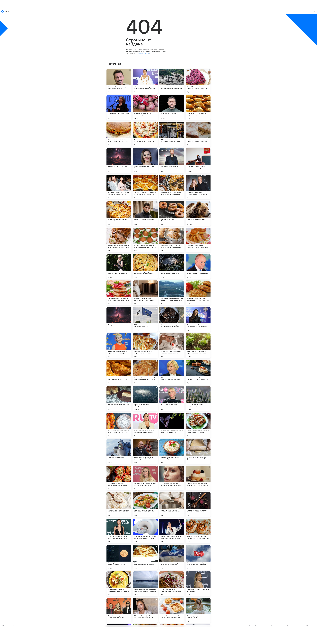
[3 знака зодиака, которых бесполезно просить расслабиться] (198, 610)
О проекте (251, 625)
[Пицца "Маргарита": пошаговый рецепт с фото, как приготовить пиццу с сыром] (118, 213)
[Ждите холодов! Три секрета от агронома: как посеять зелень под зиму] (198, 345)
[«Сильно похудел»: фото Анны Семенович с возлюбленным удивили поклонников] (145, 425)
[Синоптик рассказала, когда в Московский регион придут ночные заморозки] (171, 266)
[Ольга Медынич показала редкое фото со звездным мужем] (145, 478)
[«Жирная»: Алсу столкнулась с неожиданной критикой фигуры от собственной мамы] (145, 81)
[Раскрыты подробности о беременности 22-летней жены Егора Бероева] (198, 187)
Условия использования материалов (296, 625)
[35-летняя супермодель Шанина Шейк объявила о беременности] (118, 531)
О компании (9, 625)
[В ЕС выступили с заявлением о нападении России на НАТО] (145, 319)
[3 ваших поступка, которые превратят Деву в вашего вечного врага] (171, 478)
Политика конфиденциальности (278, 625)
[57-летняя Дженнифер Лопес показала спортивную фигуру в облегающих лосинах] (145, 610)
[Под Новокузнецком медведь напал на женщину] (198, 213)
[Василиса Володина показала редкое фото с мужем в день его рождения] (118, 345)
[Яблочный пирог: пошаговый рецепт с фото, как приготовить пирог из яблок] (171, 610)
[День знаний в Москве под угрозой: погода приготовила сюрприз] (118, 266)
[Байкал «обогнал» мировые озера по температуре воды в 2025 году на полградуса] (145, 583)
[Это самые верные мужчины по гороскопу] (145, 213)
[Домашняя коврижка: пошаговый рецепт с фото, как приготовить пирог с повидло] (145, 557)
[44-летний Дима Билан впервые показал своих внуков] (118, 81)
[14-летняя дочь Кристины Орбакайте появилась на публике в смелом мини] (171, 398)
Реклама (15, 625)
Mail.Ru (3, 625)
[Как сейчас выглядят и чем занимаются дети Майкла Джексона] (118, 610)
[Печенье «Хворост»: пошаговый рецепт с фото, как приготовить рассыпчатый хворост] (145, 372)
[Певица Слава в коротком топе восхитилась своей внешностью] (171, 531)
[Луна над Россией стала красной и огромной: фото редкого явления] (118, 557)
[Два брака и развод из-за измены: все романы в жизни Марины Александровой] (118, 187)
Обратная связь (310, 625)
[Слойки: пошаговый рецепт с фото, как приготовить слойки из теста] (198, 451)
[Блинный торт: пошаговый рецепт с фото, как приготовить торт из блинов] (118, 398)
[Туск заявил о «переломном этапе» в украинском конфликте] (198, 266)
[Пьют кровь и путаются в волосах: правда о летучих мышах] (171, 425)
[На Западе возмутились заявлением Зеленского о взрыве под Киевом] (171, 107)
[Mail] (2, 12)
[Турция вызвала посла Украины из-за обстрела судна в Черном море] (198, 557)
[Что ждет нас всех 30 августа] (118, 319)
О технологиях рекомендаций (262, 625)
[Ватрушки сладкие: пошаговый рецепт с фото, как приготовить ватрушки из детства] (198, 531)
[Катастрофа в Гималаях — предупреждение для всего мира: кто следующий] (171, 81)
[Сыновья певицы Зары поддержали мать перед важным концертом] (198, 319)
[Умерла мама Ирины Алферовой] (118, 107)
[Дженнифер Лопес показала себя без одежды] (198, 583)
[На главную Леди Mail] (6, 12)
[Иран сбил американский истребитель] (118, 451)
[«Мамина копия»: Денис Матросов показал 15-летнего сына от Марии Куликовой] (171, 372)
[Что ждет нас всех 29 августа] (118, 160)
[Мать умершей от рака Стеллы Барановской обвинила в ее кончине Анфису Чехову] (145, 160)
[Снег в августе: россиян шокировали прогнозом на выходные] (198, 398)
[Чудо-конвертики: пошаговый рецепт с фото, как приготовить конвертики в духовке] (198, 107)
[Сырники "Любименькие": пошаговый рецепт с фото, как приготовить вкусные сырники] (198, 240)
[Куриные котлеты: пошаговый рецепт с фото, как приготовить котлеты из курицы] (198, 292)
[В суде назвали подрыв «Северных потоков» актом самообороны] (145, 398)
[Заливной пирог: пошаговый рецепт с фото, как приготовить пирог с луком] (118, 134)
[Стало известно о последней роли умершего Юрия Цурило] (145, 451)
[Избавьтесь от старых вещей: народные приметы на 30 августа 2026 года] (171, 134)
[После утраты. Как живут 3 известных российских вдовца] (171, 160)
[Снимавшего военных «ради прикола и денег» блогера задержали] (171, 557)
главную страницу (143, 53)
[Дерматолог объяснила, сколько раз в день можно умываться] (171, 345)
